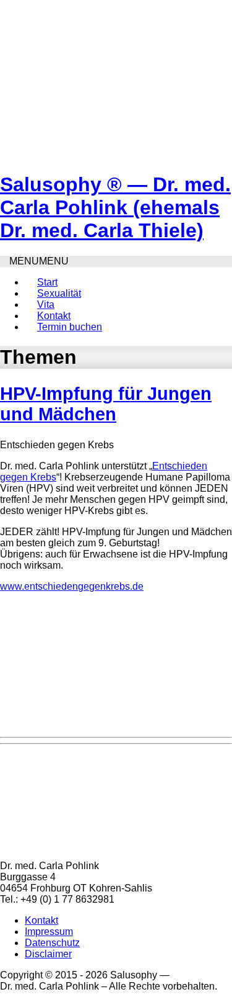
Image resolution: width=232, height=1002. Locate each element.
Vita (45, 304)
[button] (39, 261)
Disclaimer (48, 954)
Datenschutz (52, 942)
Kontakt (54, 315)
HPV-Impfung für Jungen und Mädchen (106, 404)
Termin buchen (69, 327)
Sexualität (59, 293)
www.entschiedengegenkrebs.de (72, 586)
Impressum (49, 931)
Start (47, 282)
